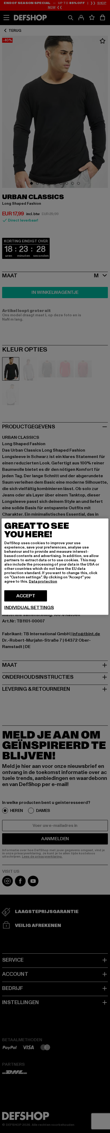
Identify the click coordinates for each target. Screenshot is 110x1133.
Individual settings (29, 607)
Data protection (43, 581)
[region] (55, 566)
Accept (25, 595)
